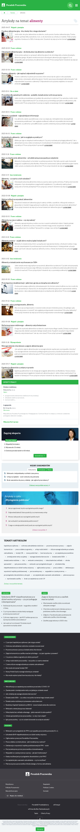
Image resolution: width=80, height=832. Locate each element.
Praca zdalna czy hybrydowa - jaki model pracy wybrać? (25, 742)
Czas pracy (6, 593)
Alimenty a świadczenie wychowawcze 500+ (19, 262)
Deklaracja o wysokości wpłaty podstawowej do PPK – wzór (27, 745)
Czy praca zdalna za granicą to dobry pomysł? (22, 657)
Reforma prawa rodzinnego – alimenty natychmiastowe (24, 325)
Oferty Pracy (45, 813)
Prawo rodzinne (16, 48)
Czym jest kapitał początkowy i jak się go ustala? (23, 642)
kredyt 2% (19, 553)
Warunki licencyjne (12, 791)
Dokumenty (32, 470)
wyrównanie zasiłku (14, 579)
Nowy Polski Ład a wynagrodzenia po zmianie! (22, 672)
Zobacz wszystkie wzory (39, 485)
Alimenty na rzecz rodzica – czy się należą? (18, 220)
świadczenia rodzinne (11, 560)
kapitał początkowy (11, 546)
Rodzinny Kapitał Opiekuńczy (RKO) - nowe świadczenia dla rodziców (31, 705)
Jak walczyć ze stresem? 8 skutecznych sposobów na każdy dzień (17, 624)
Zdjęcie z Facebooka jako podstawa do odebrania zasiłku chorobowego (57, 616)
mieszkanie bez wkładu (54, 560)
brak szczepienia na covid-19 (34, 579)
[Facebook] (39, 819)
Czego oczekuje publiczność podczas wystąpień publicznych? (30, 525)
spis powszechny (20, 564)
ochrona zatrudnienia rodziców (32, 546)
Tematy (12, 13)
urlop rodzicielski (41, 549)
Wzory (50, 470)
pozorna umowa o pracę (55, 546)
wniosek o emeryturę (35, 560)
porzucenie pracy (36, 571)
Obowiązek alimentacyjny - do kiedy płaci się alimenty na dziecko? (28, 52)
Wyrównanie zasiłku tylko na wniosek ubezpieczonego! (56, 604)
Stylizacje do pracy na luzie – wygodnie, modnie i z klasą (20, 607)
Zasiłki (45, 593)
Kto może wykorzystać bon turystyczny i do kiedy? (24, 675)
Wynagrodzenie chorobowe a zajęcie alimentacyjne (22, 346)
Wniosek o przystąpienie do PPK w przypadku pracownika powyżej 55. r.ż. (32, 731)
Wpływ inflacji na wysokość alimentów (17, 199)
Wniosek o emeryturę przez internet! (19, 708)
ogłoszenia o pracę (43, 568)
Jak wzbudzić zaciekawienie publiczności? (23, 521)
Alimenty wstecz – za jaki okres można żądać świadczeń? (24, 240)
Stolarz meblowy (9, 387)
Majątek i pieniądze (17, 27)
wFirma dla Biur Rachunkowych (38, 809)
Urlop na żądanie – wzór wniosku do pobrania (23, 477)
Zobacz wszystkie (38, 530)
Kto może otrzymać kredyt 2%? (17, 668)
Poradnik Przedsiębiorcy (40, 805)
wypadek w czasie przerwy (54, 571)
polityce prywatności (43, 825)
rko (23, 560)
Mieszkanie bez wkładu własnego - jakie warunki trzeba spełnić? (29, 712)
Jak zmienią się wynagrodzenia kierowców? (21, 694)
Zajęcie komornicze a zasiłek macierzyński (55, 597)
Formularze (41, 470)
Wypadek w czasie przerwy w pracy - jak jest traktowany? (26, 753)
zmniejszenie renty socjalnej (17, 557)
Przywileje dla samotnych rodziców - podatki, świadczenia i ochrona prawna (32, 95)
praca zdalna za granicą (24, 549)
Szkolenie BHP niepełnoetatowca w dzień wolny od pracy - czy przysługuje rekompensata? (19, 599)
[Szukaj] (70, 5)
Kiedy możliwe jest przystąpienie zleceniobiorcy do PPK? (26, 756)
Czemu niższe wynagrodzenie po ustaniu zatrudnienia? (25, 664)
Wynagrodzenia (15, 342)
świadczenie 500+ (58, 557)
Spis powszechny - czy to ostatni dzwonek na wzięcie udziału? (27, 719)
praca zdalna (57, 568)
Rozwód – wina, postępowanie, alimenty (18, 304)
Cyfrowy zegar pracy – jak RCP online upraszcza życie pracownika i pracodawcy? (20, 618)
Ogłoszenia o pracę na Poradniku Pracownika (22, 738)
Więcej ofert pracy (10, 422)
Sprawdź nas (39, 456)
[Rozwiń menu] (76, 5)
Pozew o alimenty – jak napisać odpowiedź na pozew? (23, 73)
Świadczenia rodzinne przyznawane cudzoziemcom (24, 701)
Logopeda (7, 405)
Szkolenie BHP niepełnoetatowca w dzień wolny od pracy (26, 734)
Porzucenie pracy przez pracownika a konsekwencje (24, 749)
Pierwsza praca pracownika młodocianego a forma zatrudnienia (28, 764)
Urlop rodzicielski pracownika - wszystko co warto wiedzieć (27, 661)
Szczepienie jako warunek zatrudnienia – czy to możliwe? (26, 760)
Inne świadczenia (15, 175)
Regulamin (46, 784)
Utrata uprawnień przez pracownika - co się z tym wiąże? (26, 716)
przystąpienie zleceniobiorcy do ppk (17, 575)
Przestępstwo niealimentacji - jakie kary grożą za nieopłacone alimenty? (30, 283)
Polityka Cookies (48, 787)
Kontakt (46, 791)
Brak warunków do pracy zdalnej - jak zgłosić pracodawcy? (28, 480)
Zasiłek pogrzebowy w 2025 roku (55, 621)
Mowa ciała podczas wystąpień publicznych (24, 517)
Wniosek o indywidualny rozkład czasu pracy (23, 473)
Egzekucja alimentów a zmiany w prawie (18, 367)
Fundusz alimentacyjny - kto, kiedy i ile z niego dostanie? (24, 31)
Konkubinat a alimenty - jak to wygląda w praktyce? (22, 137)
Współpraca (9, 784)
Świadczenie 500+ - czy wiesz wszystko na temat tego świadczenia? (30, 698)
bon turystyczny (46, 553)
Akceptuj (40, 829)
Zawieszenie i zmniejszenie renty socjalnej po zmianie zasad (27, 690)
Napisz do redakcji (16, 796)
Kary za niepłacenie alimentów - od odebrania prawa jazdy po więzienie (30, 158)
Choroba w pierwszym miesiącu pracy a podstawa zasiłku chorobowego (57, 610)
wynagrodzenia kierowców (39, 557)
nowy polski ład (31, 553)
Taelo (36, 813)
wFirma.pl (56, 805)
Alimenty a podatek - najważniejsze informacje (20, 115)
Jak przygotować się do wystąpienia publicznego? (26, 508)
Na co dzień (14, 91)
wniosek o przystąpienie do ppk (40, 564)
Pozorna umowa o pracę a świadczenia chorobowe (24, 650)
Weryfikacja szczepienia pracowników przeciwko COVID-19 (27, 687)
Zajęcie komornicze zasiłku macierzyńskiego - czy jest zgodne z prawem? (32, 653)
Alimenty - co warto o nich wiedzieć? (16, 178)
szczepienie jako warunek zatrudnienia (46, 575)
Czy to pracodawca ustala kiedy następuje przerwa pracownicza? (18, 612)
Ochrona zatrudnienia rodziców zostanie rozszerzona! (25, 646)
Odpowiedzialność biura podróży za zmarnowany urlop (27, 512)
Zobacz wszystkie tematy (13, 584)
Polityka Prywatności (12, 787)
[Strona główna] (4, 13)
